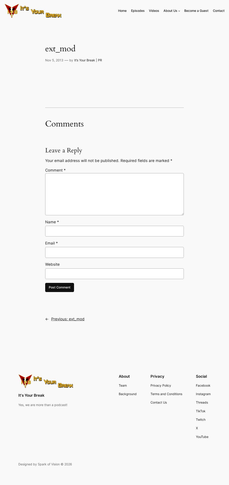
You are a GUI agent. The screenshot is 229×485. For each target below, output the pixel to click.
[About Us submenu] (179, 11)
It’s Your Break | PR (88, 60)
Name (52, 222)
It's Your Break (31, 395)
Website (52, 264)
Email (51, 243)
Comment (55, 170)
